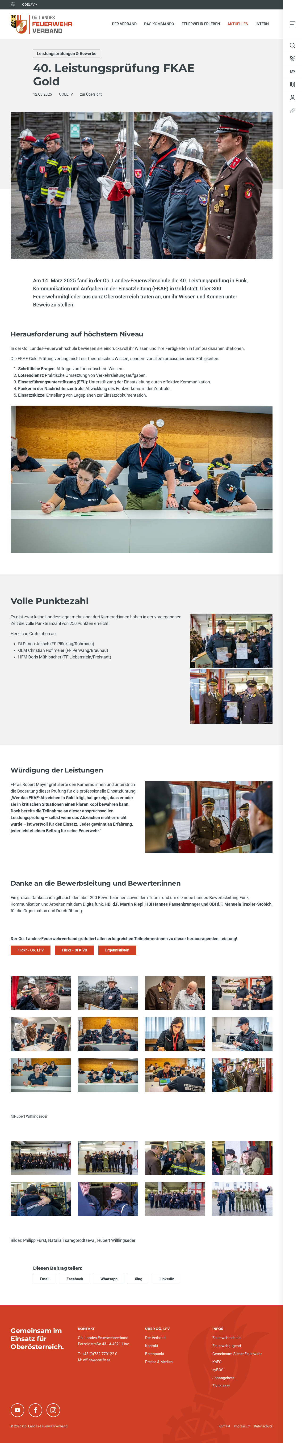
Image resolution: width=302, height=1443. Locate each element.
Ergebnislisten (117, 950)
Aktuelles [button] (237, 24)
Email (44, 1279)
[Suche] (292, 45)
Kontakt (151, 1346)
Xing (138, 1279)
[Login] (292, 97)
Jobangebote (223, 1378)
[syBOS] (292, 71)
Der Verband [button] (124, 24)
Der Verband (155, 1338)
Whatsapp (109, 1279)
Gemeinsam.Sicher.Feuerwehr (237, 1354)
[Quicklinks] (292, 110)
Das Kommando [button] (159, 24)
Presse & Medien (159, 1362)
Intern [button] (262, 24)
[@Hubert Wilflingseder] (242, 1075)
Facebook (75, 1279)
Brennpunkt (154, 1354)
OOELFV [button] (28, 4)
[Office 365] (292, 84)
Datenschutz (263, 1426)
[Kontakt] (292, 58)
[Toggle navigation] (292, 24)
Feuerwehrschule (226, 1338)
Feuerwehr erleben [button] (201, 24)
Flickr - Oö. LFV (30, 950)
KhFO (217, 1362)
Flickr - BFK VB (74, 950)
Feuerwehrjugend (226, 1346)
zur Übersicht (91, 94)
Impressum (242, 1426)
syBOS (217, 1370)
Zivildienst (221, 1386)
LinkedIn (166, 1279)
